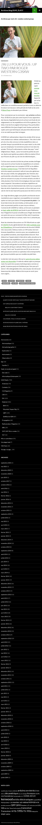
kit (14, 799)
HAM (2, 796)
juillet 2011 (4, 690)
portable (3, 805)
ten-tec (6, 808)
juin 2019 (4, 477)
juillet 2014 (4, 558)
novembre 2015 (6, 507)
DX (3, 398)
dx (4, 793)
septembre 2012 (6, 638)
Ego (2, 362)
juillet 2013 (4, 602)
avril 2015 (4, 525)
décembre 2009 (6, 759)
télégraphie (35, 811)
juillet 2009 (4, 777)
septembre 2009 (6, 770)
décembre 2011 (6, 671)
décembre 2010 (6, 715)
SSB (2, 808)
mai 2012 (4, 653)
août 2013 (4, 598)
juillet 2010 (4, 733)
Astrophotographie (8, 347)
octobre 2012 (5, 635)
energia (25, 794)
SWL (3, 427)
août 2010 (4, 730)
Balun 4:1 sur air (10, 315)
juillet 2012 (4, 646)
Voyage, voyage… (6, 449)
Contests (5, 387)
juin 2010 (4, 737)
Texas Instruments (15, 808)
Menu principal (39, 10)
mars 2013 (4, 616)
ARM (27, 791)
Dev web (5, 373)
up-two (14, 283)
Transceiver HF (7, 811)
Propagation (6, 420)
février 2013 (5, 620)
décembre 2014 (6, 540)
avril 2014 (4, 569)
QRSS (18, 805)
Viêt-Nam (4, 446)
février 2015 (5, 532)
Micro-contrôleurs (7, 438)
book (4, 281)
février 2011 (5, 708)
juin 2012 (4, 649)
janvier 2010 (5, 755)
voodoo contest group (27, 283)
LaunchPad (37, 800)
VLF (3, 435)
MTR (37, 802)
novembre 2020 (6, 474)
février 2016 (5, 496)
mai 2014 (4, 565)
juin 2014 (4, 561)
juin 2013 (4, 605)
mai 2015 (4, 521)
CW (3, 394)
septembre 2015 (6, 514)
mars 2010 (4, 748)
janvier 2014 (5, 580)
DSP (2, 793)
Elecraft (20, 793)
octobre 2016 (5, 485)
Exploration (5, 351)
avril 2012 (4, 657)
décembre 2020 (6, 470)
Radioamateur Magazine (9, 424)
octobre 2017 (5, 481)
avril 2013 (4, 613)
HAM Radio (4, 61)
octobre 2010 (5, 722)
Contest (11, 281)
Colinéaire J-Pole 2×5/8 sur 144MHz (14, 319)
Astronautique (6, 343)
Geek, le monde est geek (8, 369)
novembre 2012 (6, 631)
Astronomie (5, 340)
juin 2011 (4, 693)
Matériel (4, 402)
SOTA (39, 805)
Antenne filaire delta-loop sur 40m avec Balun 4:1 (19, 311)
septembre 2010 (6, 726)
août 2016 (4, 488)
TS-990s (27, 811)
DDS (37, 791)
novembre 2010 (6, 719)
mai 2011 (4, 697)
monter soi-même (20, 802)
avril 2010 (4, 744)
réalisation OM (33, 805)
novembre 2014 (6, 543)
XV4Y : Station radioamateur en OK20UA (14, 296)
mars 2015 (4, 529)
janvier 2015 (5, 536)
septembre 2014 (6, 550)
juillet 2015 (4, 518)
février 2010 (5, 752)
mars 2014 (4, 572)
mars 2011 (4, 704)
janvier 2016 (5, 499)
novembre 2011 (6, 675)
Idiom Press (6, 110)
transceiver (26, 808)
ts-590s (18, 810)
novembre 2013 (6, 587)
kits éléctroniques (24, 799)
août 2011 (4, 686)
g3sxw (28, 281)
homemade (16, 796)
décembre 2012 (6, 627)
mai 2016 (4, 492)
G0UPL (37, 794)
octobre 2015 (5, 510)
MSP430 (31, 802)
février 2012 (5, 664)
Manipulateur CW (6, 802)
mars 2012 (4, 660)
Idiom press (6, 283)
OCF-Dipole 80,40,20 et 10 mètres (13, 304)
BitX (4, 405)
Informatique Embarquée (10, 376)
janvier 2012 (5, 668)
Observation (6, 358)
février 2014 (5, 576)
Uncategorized (5, 442)
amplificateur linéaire (6, 791)
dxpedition (20, 281)
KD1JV (33, 796)
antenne (15, 791)
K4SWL (27, 796)
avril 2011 (4, 701)
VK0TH (5, 225)
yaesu (8, 814)
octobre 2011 (5, 679)
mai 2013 (4, 609)
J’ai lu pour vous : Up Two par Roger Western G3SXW (19, 68)
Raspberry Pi (25, 805)
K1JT (22, 796)
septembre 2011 (6, 682)
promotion (8, 805)
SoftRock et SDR (8, 416)
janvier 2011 (5, 711)
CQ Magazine (6, 391)
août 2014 (4, 554)
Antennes (5, 383)
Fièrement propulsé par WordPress (10, 822)
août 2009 (4, 774)
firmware (31, 793)
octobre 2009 (5, 766)
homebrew (8, 796)
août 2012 (4, 642)
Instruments (6, 354)
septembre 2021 (6, 463)
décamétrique (11, 793)
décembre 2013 (6, 583)
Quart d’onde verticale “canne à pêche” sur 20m (19, 300)
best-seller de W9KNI (10, 210)
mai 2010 (4, 741)
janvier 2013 (5, 624)
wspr (3, 814)
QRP (4, 413)
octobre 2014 (5, 547)
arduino (21, 790)
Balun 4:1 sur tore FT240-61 (14, 307)
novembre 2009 (6, 763)
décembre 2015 (6, 503)
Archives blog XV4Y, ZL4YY (12, 10)
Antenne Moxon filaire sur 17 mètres (15, 322)
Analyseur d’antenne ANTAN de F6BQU (15, 326)
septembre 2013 (6, 594)
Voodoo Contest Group (9, 169)
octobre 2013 (5, 591)
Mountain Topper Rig (9, 409)
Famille (4, 365)
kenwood (7, 799)
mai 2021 (4, 466)
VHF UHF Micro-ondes (9, 431)
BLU (34, 791)
